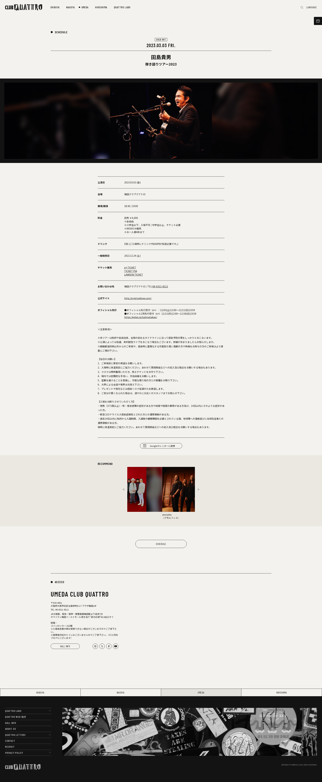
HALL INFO (65, 646)
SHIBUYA (40, 692)
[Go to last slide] (123, 489)
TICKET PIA (130, 271)
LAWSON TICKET (133, 274)
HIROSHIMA (281, 692)
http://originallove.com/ (137, 298)
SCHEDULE (61, 32)
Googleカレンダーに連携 (162, 445)
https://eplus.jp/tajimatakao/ (140, 317)
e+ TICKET (130, 267)
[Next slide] (198, 489)
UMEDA (201, 692)
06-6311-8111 (160, 286)
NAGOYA (121, 692)
